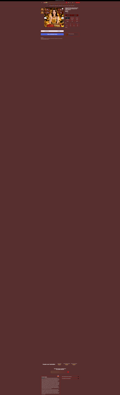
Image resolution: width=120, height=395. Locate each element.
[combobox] (57, 2)
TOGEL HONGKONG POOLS (52, 34)
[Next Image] (62, 18)
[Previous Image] (45, 18)
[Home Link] (45, 2)
